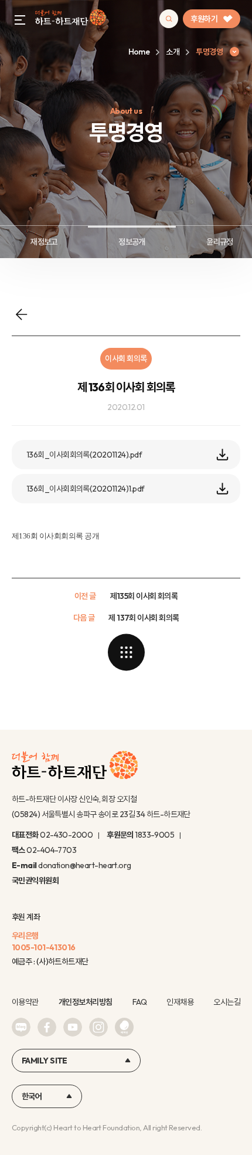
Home (139, 51)
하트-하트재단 (70, 19)
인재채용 (179, 1002)
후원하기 (203, 18)
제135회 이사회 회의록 (144, 596)
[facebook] (47, 1027)
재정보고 (43, 241)
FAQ (139, 1002)
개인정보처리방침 (86, 1002)
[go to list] (126, 652)
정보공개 (131, 241)
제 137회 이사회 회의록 (143, 617)
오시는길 (226, 1002)
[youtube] (72, 1027)
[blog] (21, 1027)
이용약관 (25, 1002)
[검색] (168, 18)
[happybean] (124, 1027)
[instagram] (98, 1027)
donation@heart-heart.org (84, 865)
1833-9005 (154, 834)
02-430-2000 (66, 834)
